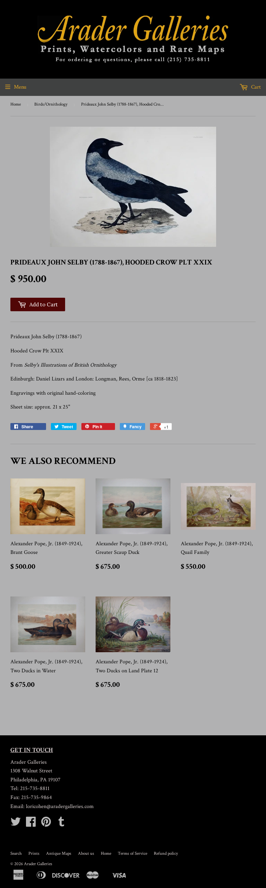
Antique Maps (58, 853)
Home (15, 104)
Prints (33, 853)
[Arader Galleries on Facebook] (31, 824)
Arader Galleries (38, 864)
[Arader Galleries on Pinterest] (46, 824)
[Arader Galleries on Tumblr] (61, 824)
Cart (255, 87)
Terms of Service (132, 853)
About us (86, 853)
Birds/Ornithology (51, 104)
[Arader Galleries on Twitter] (15, 824)
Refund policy (166, 853)
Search (16, 853)
